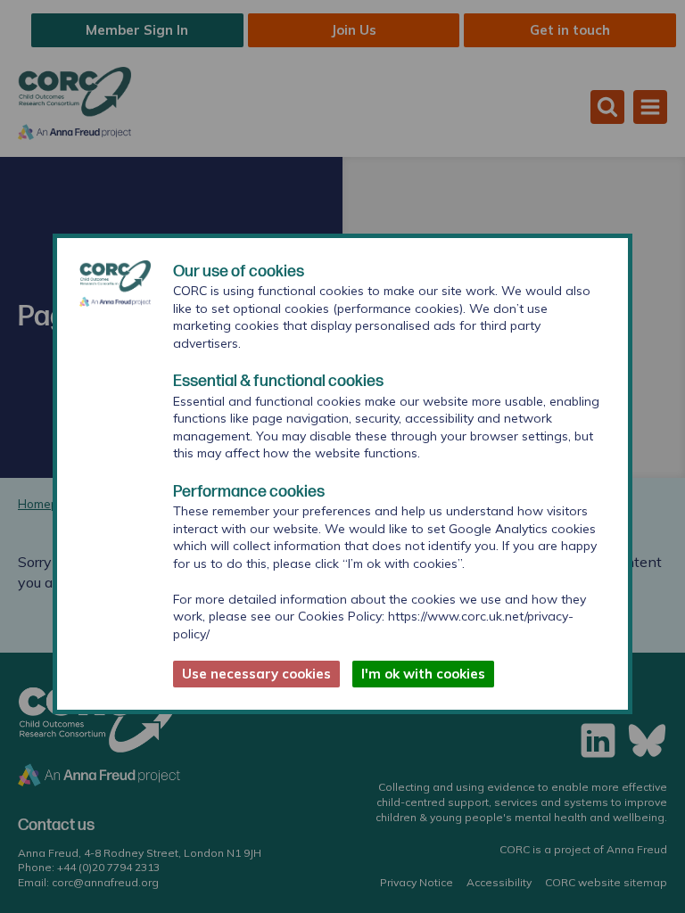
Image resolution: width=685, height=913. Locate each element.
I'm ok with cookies (423, 673)
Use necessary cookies (256, 673)
